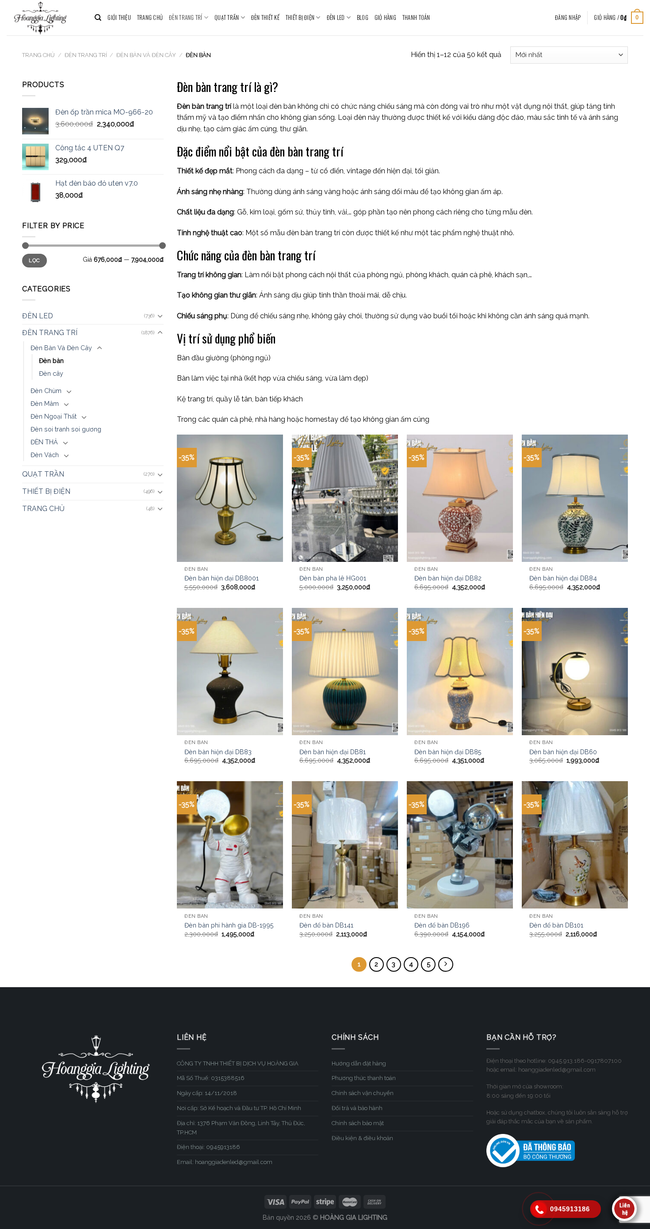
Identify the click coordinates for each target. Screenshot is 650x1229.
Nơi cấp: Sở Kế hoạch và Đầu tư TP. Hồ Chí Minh (239, 1108)
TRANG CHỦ (150, 17)
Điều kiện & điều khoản (362, 1138)
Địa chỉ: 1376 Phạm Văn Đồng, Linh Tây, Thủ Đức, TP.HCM (241, 1128)
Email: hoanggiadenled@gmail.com (224, 1162)
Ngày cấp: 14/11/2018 (207, 1093)
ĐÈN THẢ (44, 442)
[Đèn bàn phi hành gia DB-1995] (230, 844)
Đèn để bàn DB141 (326, 925)
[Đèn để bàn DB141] (345, 844)
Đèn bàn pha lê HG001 (332, 578)
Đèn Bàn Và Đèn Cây (146, 55)
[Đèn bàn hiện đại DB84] (575, 498)
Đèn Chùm (46, 390)
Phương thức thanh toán (364, 1078)
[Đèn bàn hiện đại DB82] (460, 498)
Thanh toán (416, 17)
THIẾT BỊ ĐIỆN (300, 17)
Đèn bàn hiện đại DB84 (563, 578)
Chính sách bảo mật (358, 1123)
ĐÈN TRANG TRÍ (185, 17)
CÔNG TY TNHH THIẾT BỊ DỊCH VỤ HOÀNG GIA (237, 1063)
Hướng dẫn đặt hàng (359, 1063)
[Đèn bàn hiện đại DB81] (345, 671)
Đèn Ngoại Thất (53, 416)
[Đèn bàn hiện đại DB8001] (230, 498)
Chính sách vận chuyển (363, 1093)
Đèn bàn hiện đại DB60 (563, 752)
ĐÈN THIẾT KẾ (265, 17)
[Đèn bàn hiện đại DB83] (230, 671)
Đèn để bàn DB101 (556, 925)
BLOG (362, 17)
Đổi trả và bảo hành (357, 1108)
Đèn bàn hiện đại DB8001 (221, 578)
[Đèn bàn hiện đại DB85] (460, 671)
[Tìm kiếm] (98, 17)
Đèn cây (51, 373)
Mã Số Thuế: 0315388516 (211, 1078)
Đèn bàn (51, 360)
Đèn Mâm (45, 403)
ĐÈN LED (336, 17)
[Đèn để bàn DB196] (460, 844)
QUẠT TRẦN (226, 17)
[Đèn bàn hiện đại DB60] (575, 671)
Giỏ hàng (385, 17)
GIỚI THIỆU (119, 17)
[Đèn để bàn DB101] (575, 844)
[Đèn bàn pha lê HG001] (345, 498)
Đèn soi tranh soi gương (66, 429)
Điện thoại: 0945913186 (208, 1147)
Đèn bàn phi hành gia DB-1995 (229, 925)
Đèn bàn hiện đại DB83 (218, 752)
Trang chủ (38, 55)
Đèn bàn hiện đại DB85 (448, 752)
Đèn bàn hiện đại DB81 (332, 752)
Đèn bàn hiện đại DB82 (448, 578)
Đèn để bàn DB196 (442, 925)
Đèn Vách (45, 454)
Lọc (34, 260)
